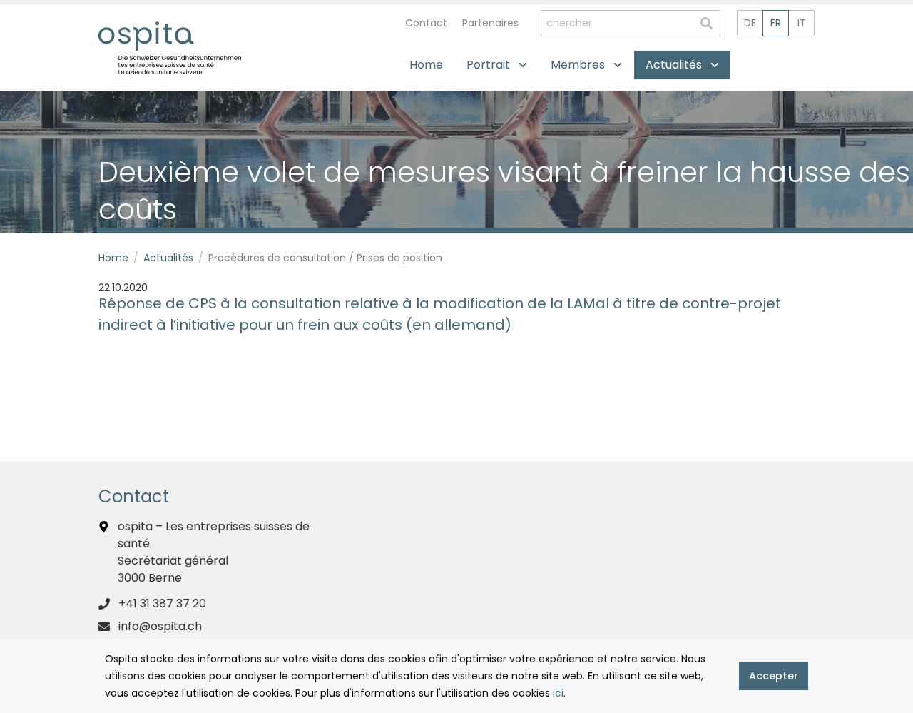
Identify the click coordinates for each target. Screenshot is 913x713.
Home (113, 258)
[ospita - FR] (145, 36)
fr (775, 23)
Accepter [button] (773, 676)
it (801, 23)
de (750, 23)
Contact (426, 23)
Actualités (168, 258)
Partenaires (490, 23)
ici (558, 693)
